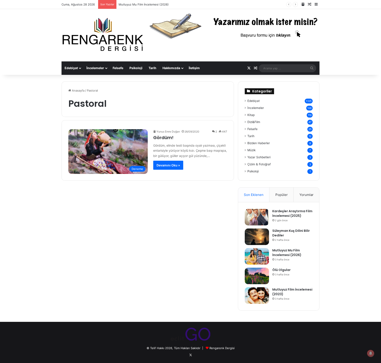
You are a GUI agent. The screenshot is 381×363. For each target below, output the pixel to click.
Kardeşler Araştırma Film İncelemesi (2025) (292, 213)
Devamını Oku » (168, 165)
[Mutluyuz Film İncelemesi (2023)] (257, 295)
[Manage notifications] (370, 353)
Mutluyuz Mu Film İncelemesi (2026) (144, 4)
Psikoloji (135, 68)
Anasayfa (77, 90)
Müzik (251, 150)
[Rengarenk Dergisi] (102, 35)
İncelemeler (95, 68)
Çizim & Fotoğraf (259, 164)
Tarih (152, 68)
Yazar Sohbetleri (259, 157)
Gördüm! (163, 138)
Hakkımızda (171, 68)
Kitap (251, 115)
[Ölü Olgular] (257, 276)
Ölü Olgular (281, 270)
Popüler (281, 195)
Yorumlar (306, 195)
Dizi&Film (253, 122)
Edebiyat (71, 68)
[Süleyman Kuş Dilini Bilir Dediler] (257, 236)
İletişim (194, 68)
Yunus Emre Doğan (168, 131)
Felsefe (118, 68)
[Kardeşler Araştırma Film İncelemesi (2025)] (257, 217)
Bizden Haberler (258, 143)
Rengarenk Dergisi (222, 348)
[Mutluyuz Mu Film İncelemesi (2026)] (257, 256)
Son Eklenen (253, 195)
